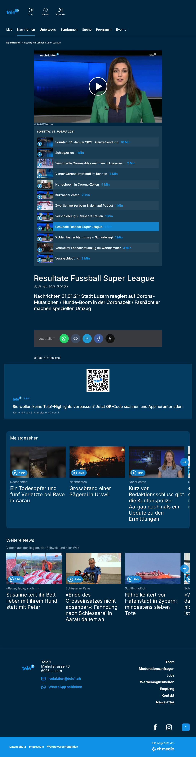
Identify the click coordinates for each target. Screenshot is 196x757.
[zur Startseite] (13, 11)
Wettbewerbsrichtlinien (62, 746)
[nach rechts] (184, 462)
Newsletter (165, 702)
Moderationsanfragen (156, 669)
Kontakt (168, 695)
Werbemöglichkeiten (157, 682)
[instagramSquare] (169, 727)
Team (169, 662)
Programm (103, 29)
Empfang (167, 689)
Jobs (170, 675)
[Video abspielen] (98, 86)
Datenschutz (17, 746)
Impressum (36, 746)
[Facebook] (98, 338)
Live (9, 29)
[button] (75, 338)
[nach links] (11, 462)
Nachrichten (26, 29)
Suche (86, 29)
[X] (110, 338)
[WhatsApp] (64, 338)
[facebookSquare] (155, 727)
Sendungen (69, 29)
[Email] (87, 338)
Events (121, 29)
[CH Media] (163, 748)
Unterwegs (48, 29)
